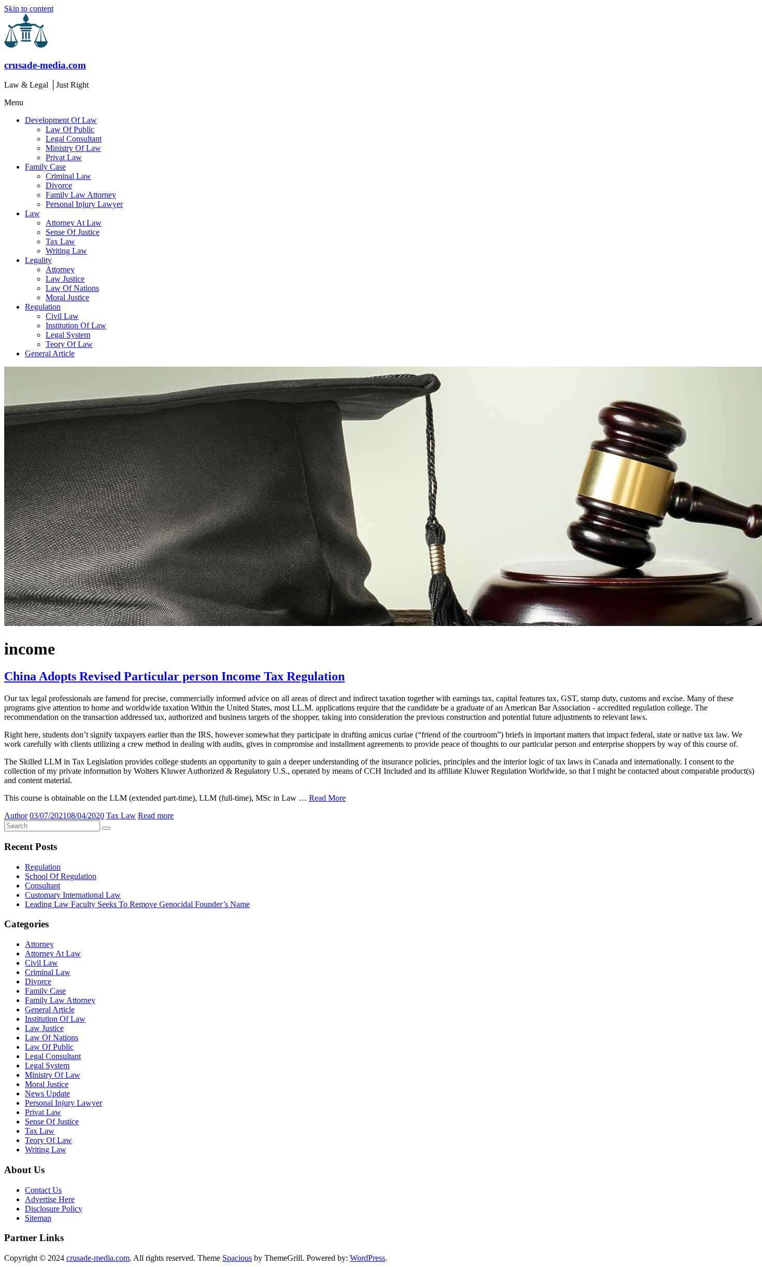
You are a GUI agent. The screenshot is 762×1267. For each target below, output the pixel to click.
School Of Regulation (60, 876)
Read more (156, 815)
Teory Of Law (69, 344)
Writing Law (66, 250)
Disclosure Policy (53, 1208)
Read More (327, 797)
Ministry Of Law (73, 148)
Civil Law (62, 316)
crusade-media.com (45, 65)
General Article (50, 353)
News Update (47, 1093)
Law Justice (65, 278)
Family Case (45, 166)
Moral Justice (67, 297)
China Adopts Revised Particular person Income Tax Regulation (174, 676)
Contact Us (43, 1190)
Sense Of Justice (73, 232)
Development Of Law (61, 120)
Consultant (42, 885)
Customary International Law (73, 894)
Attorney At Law (74, 222)
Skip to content (28, 8)
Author (15, 815)
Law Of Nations (72, 288)
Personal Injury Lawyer (84, 204)
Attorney (60, 269)
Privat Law (64, 157)
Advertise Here (50, 1199)
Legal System (68, 334)
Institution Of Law (76, 325)
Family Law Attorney (81, 194)
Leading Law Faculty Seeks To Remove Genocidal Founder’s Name (137, 904)
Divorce (59, 185)
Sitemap (38, 1218)
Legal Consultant (74, 138)
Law (32, 213)
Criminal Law (68, 176)
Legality (38, 260)
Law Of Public (70, 129)
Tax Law (60, 241)
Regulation (43, 306)
